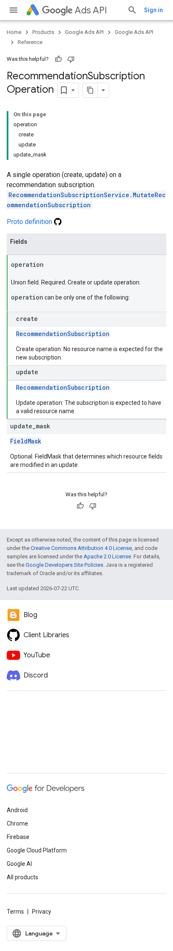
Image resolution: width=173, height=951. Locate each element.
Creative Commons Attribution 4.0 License (81, 548)
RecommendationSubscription (63, 334)
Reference (30, 42)
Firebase (18, 837)
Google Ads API (84, 32)
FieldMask (25, 441)
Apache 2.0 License (107, 556)
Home (14, 32)
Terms (15, 911)
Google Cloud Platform (37, 850)
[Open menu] (13, 10)
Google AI (19, 863)
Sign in (153, 10)
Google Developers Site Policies (64, 565)
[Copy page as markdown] (90, 90)
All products (22, 877)
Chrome (17, 823)
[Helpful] (58, 59)
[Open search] (132, 10)
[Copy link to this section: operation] (52, 265)
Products (43, 32)
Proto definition (30, 222)
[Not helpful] (71, 59)
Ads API (91, 10)
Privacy (41, 911)
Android (17, 810)
